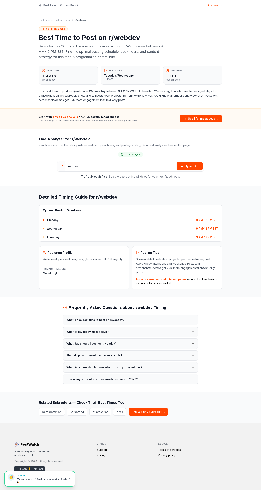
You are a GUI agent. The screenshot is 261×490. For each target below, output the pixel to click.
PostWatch (215, 5)
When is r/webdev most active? (87, 331)
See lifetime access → (203, 118)
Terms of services (169, 449)
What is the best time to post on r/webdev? (95, 319)
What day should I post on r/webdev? (91, 343)
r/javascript (100, 411)
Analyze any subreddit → (148, 411)
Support (102, 449)
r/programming (52, 411)
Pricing (101, 455)
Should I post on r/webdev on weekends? (94, 355)
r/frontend (77, 411)
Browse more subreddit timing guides (161, 279)
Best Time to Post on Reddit (61, 5)
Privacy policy (167, 455)
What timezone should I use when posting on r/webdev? (104, 367)
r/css (120, 411)
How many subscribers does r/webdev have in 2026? (102, 379)
